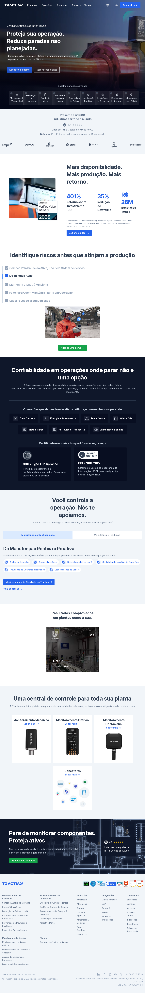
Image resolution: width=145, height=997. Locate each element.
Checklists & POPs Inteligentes (54, 903)
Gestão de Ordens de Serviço (54, 907)
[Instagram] (110, 975)
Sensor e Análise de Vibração (16, 903)
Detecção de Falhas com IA (15, 911)
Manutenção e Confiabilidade (38, 535)
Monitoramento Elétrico (14, 938)
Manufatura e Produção (107, 535)
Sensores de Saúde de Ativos (54, 942)
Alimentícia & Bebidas (83, 921)
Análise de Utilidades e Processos (13, 959)
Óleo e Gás (82, 935)
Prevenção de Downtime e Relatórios (14, 925)
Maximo (105, 913)
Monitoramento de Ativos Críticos (14, 944)
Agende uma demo (19, 69)
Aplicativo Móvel (47, 923)
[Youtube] (115, 975)
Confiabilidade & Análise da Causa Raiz (15, 917)
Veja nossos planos (47, 69)
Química (80, 908)
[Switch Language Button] (109, 5)
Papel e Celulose (81, 929)
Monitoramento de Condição (11, 897)
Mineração (82, 904)
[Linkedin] (98, 975)
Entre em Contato (131, 914)
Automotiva (82, 900)
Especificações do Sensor (14, 930)
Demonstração (130, 5)
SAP (104, 904)
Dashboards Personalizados (15, 964)
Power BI (106, 908)
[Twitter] (121, 975)
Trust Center (132, 924)
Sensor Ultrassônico (11, 907)
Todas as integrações (107, 918)
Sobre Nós (132, 900)
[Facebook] (104, 975)
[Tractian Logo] (14, 5)
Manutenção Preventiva (51, 919)
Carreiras (131, 904)
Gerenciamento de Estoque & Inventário (53, 913)
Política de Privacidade (132, 930)
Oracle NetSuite (109, 900)
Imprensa (131, 908)
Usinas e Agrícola (81, 914)
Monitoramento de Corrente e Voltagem (16, 951)
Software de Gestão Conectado (50, 897)
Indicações (132, 920)
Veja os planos (11, 589)
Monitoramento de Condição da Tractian (27, 582)
